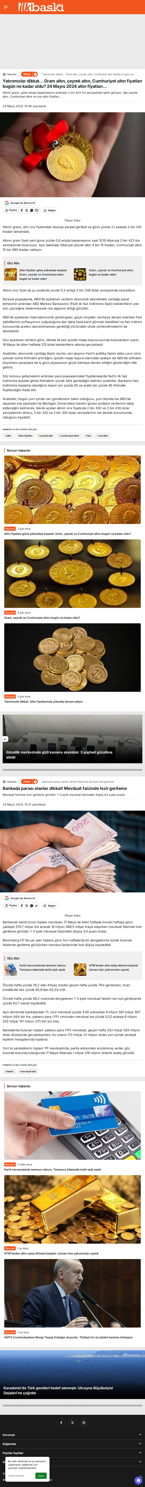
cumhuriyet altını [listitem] (69, 435)
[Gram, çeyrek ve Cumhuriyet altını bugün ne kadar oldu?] (107, 274)
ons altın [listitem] (102, 435)
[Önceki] (5, 739)
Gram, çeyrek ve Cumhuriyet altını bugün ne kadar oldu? (42, 617)
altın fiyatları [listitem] (25, 435)
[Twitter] (72, 1422)
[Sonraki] (139, 739)
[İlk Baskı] (41, 7)
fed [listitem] (88, 435)
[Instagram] (84, 1422)
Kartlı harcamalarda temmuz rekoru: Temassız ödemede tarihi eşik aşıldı (52, 1169)
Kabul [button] (41, 1476)
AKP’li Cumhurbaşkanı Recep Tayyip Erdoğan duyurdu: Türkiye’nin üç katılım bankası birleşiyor (68, 1337)
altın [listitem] (8, 435)
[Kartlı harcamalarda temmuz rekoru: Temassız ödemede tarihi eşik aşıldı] (37, 969)
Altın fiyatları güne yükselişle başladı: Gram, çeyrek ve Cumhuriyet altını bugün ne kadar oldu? (67, 534)
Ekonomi (10, 528)
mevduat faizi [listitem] (28, 1071)
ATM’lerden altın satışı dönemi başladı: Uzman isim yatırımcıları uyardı (51, 1253)
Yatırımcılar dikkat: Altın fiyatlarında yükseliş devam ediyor (43, 701)
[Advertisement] (72, 39)
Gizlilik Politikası (16, 1475)
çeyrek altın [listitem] (46, 435)
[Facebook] (61, 1422)
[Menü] (6, 7)
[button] (35, 74)
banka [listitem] (9, 1071)
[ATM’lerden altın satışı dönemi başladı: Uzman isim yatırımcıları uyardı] (107, 969)
